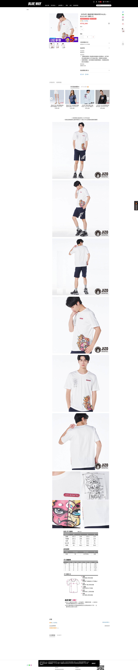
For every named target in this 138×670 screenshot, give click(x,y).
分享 (83, 74)
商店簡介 (57, 667)
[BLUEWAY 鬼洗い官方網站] (35, 3)
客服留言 (77, 667)
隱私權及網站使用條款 (59, 669)
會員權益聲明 (77, 669)
